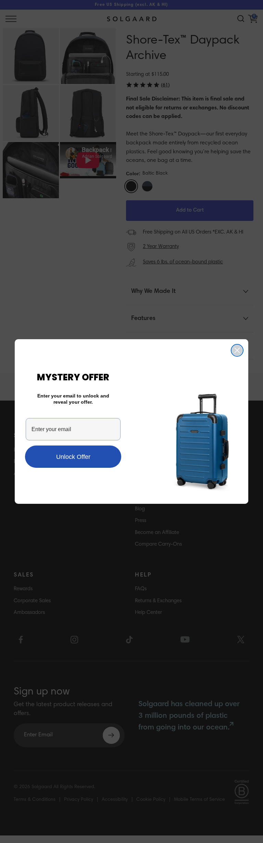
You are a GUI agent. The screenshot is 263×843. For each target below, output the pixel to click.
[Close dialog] (237, 350)
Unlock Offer (73, 456)
